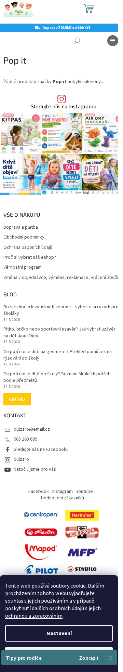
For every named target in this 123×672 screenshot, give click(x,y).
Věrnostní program (22, 267)
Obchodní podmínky (23, 237)
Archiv (17, 399)
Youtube (84, 491)
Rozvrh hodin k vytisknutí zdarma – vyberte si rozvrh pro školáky (61, 310)
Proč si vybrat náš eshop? (29, 257)
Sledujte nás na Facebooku (41, 449)
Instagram (62, 491)
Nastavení (59, 633)
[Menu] (113, 41)
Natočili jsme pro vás (35, 469)
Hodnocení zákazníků (62, 498)
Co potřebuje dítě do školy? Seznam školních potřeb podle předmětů (57, 377)
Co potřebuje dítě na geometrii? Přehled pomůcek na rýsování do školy (57, 355)
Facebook (38, 491)
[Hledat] (77, 41)
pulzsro (21, 459)
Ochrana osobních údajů (27, 247)
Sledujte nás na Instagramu (63, 107)
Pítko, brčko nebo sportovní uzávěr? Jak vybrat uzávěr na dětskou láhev (59, 332)
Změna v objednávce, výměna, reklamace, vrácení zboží (60, 277)
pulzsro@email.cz (32, 429)
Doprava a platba (20, 227)
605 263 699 (25, 439)
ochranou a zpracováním (34, 616)
